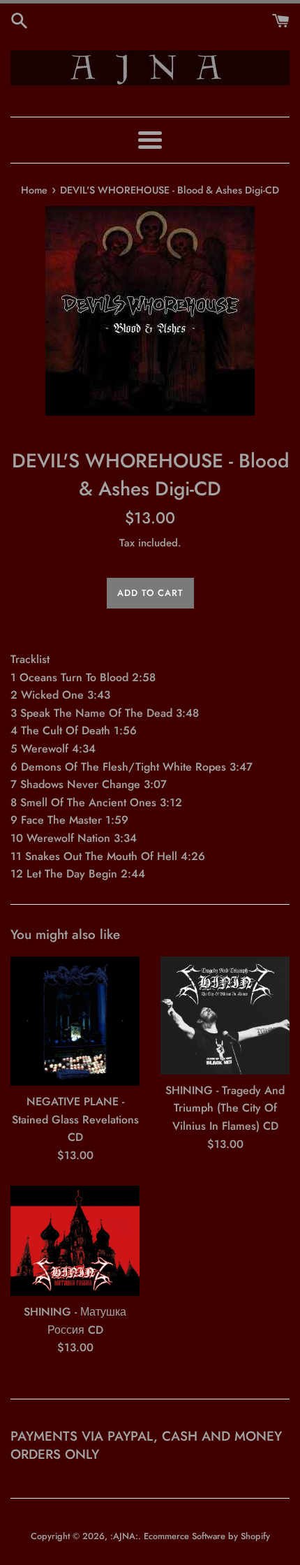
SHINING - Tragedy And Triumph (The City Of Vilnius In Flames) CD (225, 1108)
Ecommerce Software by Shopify (207, 1536)
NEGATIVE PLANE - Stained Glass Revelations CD (75, 1119)
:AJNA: (124, 1536)
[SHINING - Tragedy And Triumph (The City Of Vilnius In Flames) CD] (225, 1015)
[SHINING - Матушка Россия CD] (75, 1241)
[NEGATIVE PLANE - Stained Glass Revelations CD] (75, 1021)
